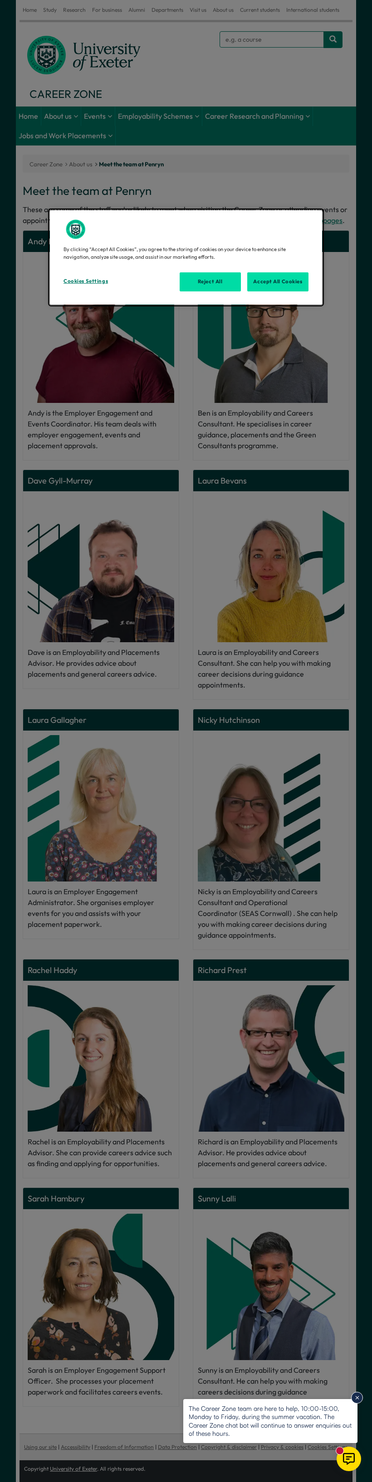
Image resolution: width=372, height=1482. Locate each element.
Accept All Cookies (277, 281)
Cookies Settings (86, 281)
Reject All (210, 281)
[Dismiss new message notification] (357, 1398)
